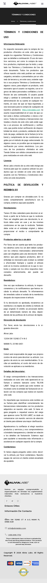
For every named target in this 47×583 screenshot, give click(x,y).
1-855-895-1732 (14, 535)
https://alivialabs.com (31, 110)
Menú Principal (42, 4)
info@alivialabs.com (17, 528)
